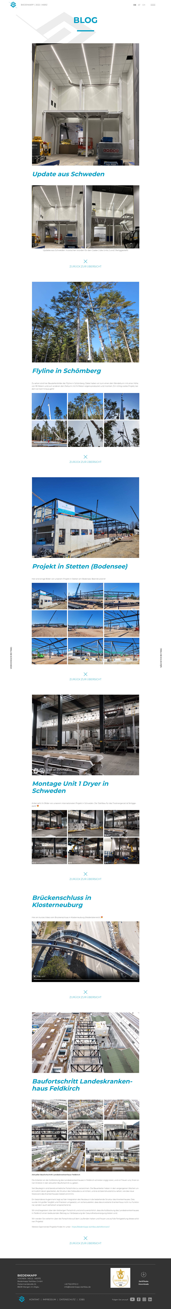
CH (143, 5)
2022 (38, 5)
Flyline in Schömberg (66, 370)
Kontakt (34, 1299)
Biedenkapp (27, 5)
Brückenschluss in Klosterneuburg (61, 901)
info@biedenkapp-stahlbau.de (77, 1287)
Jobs (82, 1299)
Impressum (49, 1299)
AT (139, 5)
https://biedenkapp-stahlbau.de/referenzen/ (90, 1227)
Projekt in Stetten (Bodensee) (79, 566)
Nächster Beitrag (161, 658)
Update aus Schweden (68, 174)
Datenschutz (67, 1299)
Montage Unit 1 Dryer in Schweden (70, 787)
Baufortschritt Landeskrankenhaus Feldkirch (82, 1084)
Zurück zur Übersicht (85, 266)
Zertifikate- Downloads (144, 1282)
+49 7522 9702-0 (71, 1284)
